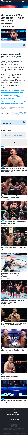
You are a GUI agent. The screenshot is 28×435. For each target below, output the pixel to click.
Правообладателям (14, 417)
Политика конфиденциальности (14, 422)
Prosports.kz (4, 57)
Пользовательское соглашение (14, 414)
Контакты (14, 412)
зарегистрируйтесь (18, 135)
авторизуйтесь (8, 135)
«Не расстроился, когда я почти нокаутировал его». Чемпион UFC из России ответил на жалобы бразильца (13, 97)
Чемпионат (19, 57)
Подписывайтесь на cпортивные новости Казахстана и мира (12, 45)
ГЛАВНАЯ (3, 9)
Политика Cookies (14, 419)
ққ (23, 1)
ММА (7, 9)
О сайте (14, 410)
